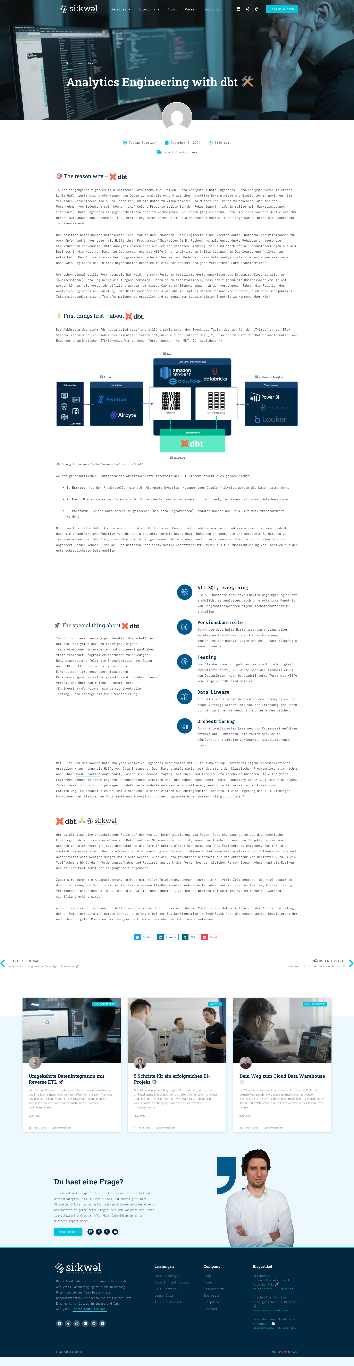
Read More (34, 1116)
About (172, 9)
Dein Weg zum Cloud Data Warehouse (282, 1076)
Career (190, 9)
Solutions (147, 9)
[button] (144, 937)
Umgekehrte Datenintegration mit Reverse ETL (66, 1079)
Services (118, 9)
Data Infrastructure (80, 63)
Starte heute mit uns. (90, 1309)
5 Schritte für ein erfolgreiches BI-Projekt (172, 1079)
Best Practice (88, 774)
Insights (211, 9)
